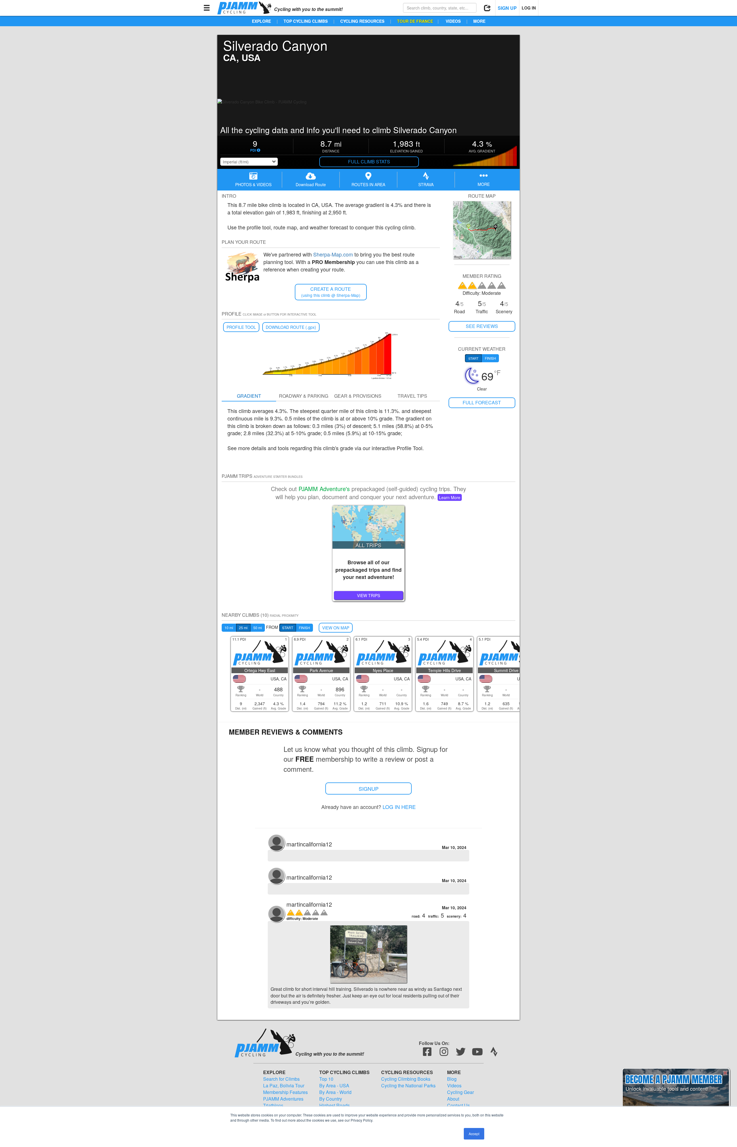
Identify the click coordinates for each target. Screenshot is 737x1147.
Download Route (311, 184)
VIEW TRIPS (368, 595)
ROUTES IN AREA (368, 184)
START (287, 627)
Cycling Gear (460, 1092)
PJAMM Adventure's (324, 488)
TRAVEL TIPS (412, 396)
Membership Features (285, 1092)
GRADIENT (249, 396)
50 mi (257, 627)
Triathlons (273, 1105)
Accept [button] (474, 1133)
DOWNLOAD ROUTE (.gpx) (291, 327)
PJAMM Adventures (283, 1099)
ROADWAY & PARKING (303, 396)
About (453, 1099)
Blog (452, 1079)
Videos (454, 1085)
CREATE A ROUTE (330, 292)
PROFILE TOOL (241, 327)
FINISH (304, 627)
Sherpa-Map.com (333, 254)
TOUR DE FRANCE (415, 21)
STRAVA (426, 184)
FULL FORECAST (482, 402)
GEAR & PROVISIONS (357, 396)
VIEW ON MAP (335, 628)
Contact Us (458, 1105)
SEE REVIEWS (482, 326)
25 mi (243, 627)
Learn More (449, 497)
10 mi (229, 627)
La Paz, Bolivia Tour (283, 1085)
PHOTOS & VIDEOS (253, 184)
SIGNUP (369, 788)
